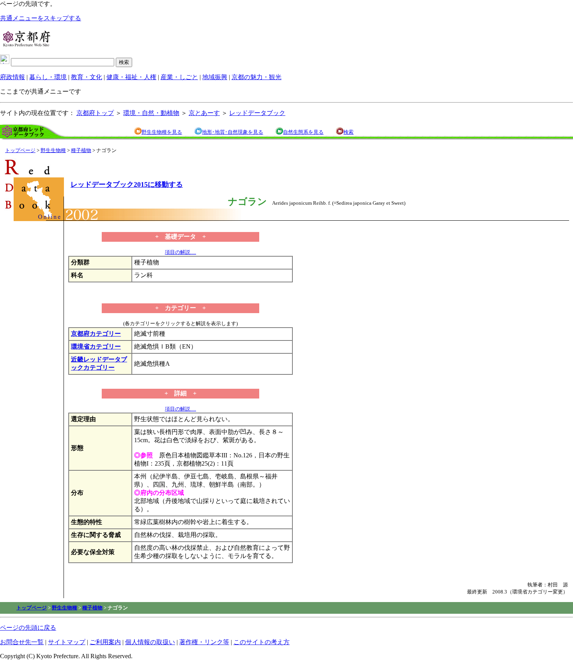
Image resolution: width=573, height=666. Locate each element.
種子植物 (81, 150)
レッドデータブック (257, 113)
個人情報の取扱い (150, 642)
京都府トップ (95, 113)
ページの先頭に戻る (28, 627)
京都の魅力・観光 (256, 77)
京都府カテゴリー (96, 333)
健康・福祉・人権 (131, 77)
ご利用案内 (105, 642)
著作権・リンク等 (204, 642)
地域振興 (214, 77)
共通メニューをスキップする (40, 18)
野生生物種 (53, 150)
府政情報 (12, 77)
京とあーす (204, 113)
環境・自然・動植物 (151, 113)
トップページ (20, 150)
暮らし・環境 (48, 77)
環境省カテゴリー (96, 346)
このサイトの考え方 (261, 642)
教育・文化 (86, 77)
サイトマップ (66, 642)
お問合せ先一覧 (22, 642)
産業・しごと (179, 77)
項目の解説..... (180, 252)
